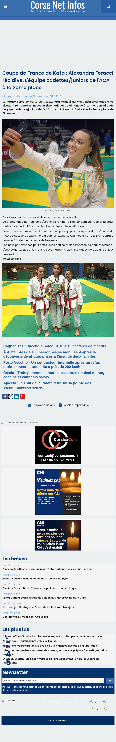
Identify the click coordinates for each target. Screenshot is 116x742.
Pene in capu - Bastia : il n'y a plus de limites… (30, 648)
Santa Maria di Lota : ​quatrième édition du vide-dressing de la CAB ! (44, 604)
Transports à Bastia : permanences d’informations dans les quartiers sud (47, 576)
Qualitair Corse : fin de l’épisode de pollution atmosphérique (39, 595)
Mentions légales (73, 708)
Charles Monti (10, 96)
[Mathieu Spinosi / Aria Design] (58, 120)
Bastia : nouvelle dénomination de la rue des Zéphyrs (35, 585)
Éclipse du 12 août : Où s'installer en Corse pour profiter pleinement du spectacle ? (53, 643)
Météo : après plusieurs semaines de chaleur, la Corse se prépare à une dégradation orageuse (54, 659)
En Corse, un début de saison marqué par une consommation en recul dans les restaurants (51, 667)
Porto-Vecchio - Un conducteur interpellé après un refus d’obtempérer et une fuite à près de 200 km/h (51, 364)
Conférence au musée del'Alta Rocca (25, 624)
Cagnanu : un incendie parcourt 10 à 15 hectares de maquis (54, 346)
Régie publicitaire (51, 708)
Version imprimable (76, 405)
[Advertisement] (58, 42)
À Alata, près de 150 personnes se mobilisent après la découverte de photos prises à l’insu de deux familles (49, 354)
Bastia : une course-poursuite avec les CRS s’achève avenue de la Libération (49, 652)
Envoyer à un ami (43, 405)
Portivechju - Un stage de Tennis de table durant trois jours (39, 614)
